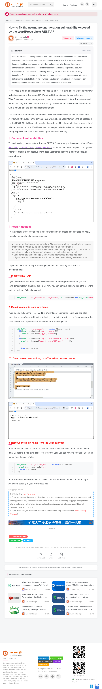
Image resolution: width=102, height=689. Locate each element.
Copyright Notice (56, 658)
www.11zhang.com (29, 494)
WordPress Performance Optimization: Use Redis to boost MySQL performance (35, 597)
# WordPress (15, 541)
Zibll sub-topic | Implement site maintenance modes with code (79, 608)
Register (73, 4)
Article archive (43, 658)
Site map (57, 661)
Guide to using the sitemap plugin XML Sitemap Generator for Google (79, 585)
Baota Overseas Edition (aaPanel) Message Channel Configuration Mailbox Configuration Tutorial (34, 610)
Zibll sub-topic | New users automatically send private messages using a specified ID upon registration (79, 598)
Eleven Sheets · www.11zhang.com (49, 670)
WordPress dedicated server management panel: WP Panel (35, 583)
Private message (85, 38)
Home (9, 20)
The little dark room (45, 661)
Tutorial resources (22, 20)
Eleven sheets (21, 37)
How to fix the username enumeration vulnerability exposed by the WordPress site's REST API (49, 29)
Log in (65, 4)
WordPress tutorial (40, 20)
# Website (27, 541)
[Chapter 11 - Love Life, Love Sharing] (13, 653)
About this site (43, 664)
